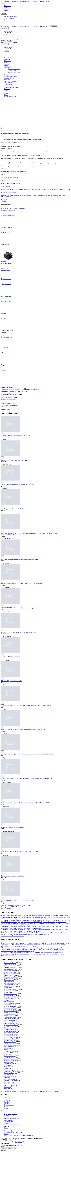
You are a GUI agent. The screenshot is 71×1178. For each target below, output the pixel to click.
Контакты (7, 1100)
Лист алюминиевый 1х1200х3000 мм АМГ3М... (41, 778)
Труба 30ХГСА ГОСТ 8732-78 (19, 460)
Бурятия (6, 1053)
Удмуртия (7, 1001)
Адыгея (6, 1065)
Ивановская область (10, 1039)
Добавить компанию (10, 19)
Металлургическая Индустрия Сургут (12, 729)
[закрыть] (23, 1142)
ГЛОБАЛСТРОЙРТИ (7, 608)
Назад (6, 75)
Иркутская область (10, 966)
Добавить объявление (10, 16)
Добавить (3, 13)
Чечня (6, 1077)
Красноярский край (10, 970)
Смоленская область (10, 1022)
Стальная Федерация (7, 484)
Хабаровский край (9, 973)
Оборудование (8, 84)
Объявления (7, 6)
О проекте (7, 1098)
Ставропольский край (10, 1011)
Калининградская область (12, 1018)
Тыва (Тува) (8, 1083)
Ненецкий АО (8, 1082)
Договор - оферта (9, 1131)
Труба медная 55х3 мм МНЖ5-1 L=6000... (38, 802)
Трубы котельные (18, 827)
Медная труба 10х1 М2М (14, 681)
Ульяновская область (10, 1028)
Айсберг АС (4, 435)
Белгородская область (10, 1008)
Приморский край (9, 998)
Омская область (9, 984)
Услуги (6, 90)
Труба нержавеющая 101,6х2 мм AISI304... (36, 729)
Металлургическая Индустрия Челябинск (13, 802)
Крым (6, 992)
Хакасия (6, 1048)
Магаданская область (10, 1085)
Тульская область (9, 1034)
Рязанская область (9, 1029)
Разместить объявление (8, 905)
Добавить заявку (9, 18)
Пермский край (9, 980)
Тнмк (2, 509)
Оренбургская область (11, 1009)
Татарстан (7, 981)
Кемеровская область (10, 994)
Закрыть (3, 1150)
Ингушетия (7, 1074)
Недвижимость (8, 82)
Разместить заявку (6, 936)
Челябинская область (10, 967)
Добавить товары (6, 409)
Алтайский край (9, 991)
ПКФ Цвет (4, 681)
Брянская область (9, 1023)
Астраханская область (10, 1017)
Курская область (9, 1035)
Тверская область (9, 1015)
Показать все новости (7, 955)
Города (6, 1108)
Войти (9, 40)
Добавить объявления (19, 208)
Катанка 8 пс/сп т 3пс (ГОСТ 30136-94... (27, 851)
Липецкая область (9, 1014)
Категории (53, 26)
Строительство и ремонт (11, 87)
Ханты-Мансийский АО (11, 989)
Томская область (9, 1032)
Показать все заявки (18, 936)
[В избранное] (2, 433)
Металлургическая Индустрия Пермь (12, 754)
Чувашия (7, 1000)
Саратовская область (10, 1004)
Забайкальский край (10, 1045)
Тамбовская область (10, 1042)
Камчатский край (9, 1070)
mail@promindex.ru (55, 1091)
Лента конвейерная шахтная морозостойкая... (27, 608)
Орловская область (10, 1057)
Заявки (6, 7)
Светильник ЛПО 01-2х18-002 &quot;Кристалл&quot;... (26, 583)
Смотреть (3, 136)
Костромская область (10, 1040)
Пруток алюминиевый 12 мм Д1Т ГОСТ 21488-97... (38, 754)
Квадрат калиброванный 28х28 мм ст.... (20, 435)
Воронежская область (10, 995)
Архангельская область (11, 1025)
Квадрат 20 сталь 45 (14, 656)
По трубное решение (7, 827)
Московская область (10, 963)
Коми (6, 1054)
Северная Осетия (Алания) (12, 1071)
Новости (6, 1106)
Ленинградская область (11, 977)
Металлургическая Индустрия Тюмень (12, 705)
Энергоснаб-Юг (5, 583)
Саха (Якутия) (8, 1063)
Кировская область (10, 1012)
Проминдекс (4, 876)
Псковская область (9, 1056)
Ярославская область (10, 1006)
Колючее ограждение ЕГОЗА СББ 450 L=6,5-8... (38, 705)
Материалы (7, 79)
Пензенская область (10, 1003)
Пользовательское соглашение (13, 1132)
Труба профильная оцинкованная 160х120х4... (22, 632)
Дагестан (7, 1062)
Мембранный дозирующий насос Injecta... (25, 559)
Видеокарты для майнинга (16, 876)
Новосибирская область (11, 969)
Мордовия (7, 1066)
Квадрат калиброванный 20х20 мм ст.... (25, 484)
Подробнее (18, 1142)
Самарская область (10, 986)
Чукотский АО (8, 1088)
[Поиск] (17, 39)
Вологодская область (10, 1037)
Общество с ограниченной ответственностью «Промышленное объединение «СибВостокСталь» (29, 533)
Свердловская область (11, 964)
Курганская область (10, 1031)
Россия (3, 3)
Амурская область (9, 1046)
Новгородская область (11, 1059)
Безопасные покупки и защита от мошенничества (19, 1135)
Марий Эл (7, 1049)
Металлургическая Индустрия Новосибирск (14, 778)
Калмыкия (7, 1087)
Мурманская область (10, 1051)
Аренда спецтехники (10, 76)
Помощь (6, 1134)
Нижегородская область (11, 978)
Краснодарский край (10, 972)
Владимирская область (11, 1026)
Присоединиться (6, 908)
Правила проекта (9, 1105)
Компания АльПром (7, 559)
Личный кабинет (9, 58)
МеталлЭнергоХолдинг (8, 851)
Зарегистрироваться (11, 42)
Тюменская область (10, 983)
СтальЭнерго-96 (6, 460)
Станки (6, 86)
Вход (5, 1097)
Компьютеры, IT (9, 78)
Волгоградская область (11, 997)
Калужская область (10, 1020)
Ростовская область (10, 975)
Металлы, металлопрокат (11, 81)
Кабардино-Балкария (10, 1073)
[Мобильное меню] (5, 24)
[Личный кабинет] (2, 24)
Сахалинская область (10, 1043)
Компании (7, 9)
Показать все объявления (22, 905)
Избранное (4, 40)
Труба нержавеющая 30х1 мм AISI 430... (22, 900)
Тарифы (6, 10)
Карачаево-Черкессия (10, 1080)
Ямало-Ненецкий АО (10, 1060)
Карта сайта (7, 1103)
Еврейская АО (8, 1076)
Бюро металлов (5, 900)
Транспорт (7, 89)
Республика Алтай (9, 1079)
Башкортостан (8, 987)
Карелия (6, 1068)
